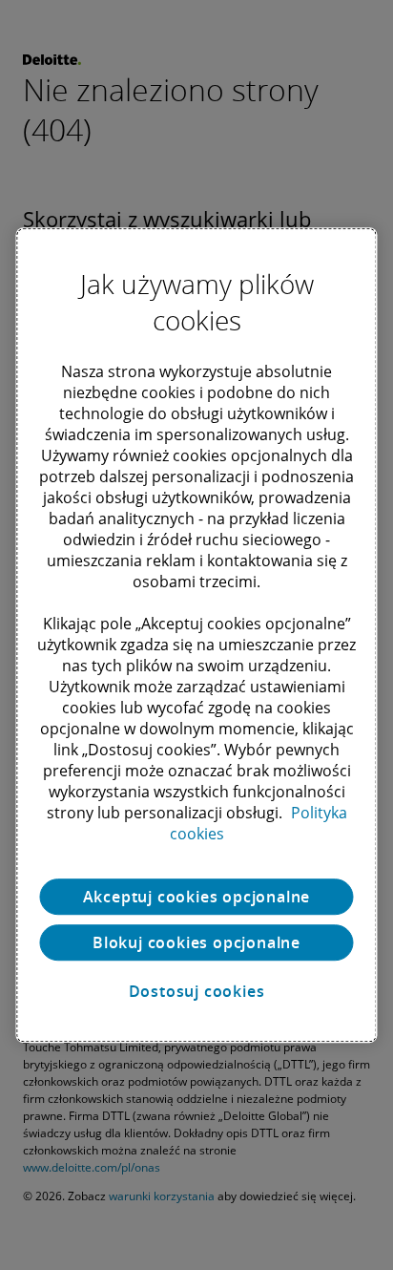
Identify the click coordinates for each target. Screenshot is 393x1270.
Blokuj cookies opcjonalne (196, 942)
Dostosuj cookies (197, 991)
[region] (196, 635)
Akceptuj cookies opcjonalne (197, 896)
